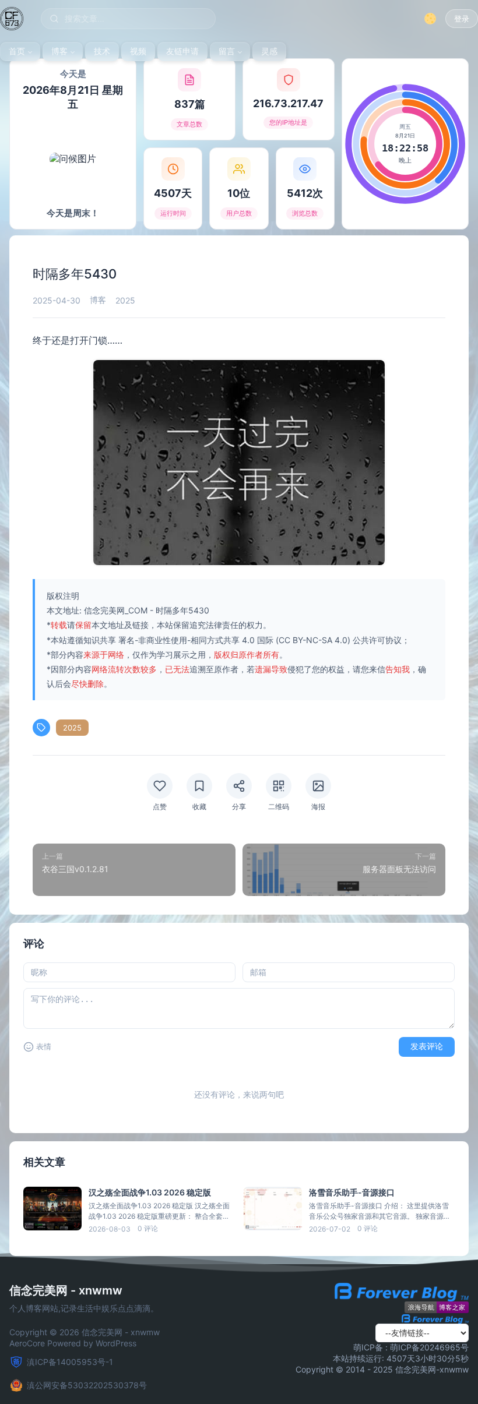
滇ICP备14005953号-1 (70, 1362)
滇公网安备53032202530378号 (87, 1385)
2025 (72, 727)
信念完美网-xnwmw (432, 1369)
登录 (461, 19)
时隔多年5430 (182, 610)
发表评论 (426, 1046)
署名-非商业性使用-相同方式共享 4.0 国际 (195, 640)
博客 (59, 51)
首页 (17, 51)
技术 (102, 51)
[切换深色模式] (430, 18)
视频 (138, 51)
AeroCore (27, 1343)
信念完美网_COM (115, 610)
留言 (227, 51)
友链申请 (182, 51)
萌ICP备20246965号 (429, 1347)
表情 (43, 1046)
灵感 (269, 51)
